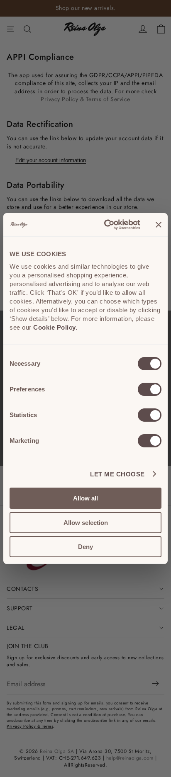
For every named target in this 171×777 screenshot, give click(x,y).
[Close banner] (158, 225)
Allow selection (86, 522)
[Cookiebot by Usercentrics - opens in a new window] (105, 224)
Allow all (85, 498)
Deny (85, 546)
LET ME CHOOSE (117, 474)
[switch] (149, 389)
